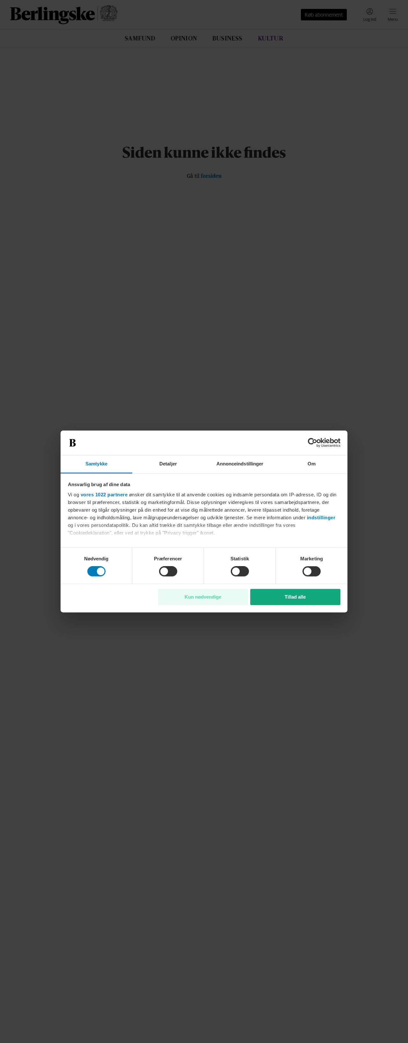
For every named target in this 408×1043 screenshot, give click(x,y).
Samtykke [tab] (96, 463)
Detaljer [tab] (168, 463)
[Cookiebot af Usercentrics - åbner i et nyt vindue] (312, 443)
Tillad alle (295, 597)
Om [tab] (312, 463)
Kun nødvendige (203, 597)
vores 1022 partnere (104, 494)
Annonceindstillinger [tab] (240, 463)
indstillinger (321, 517)
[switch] (168, 571)
